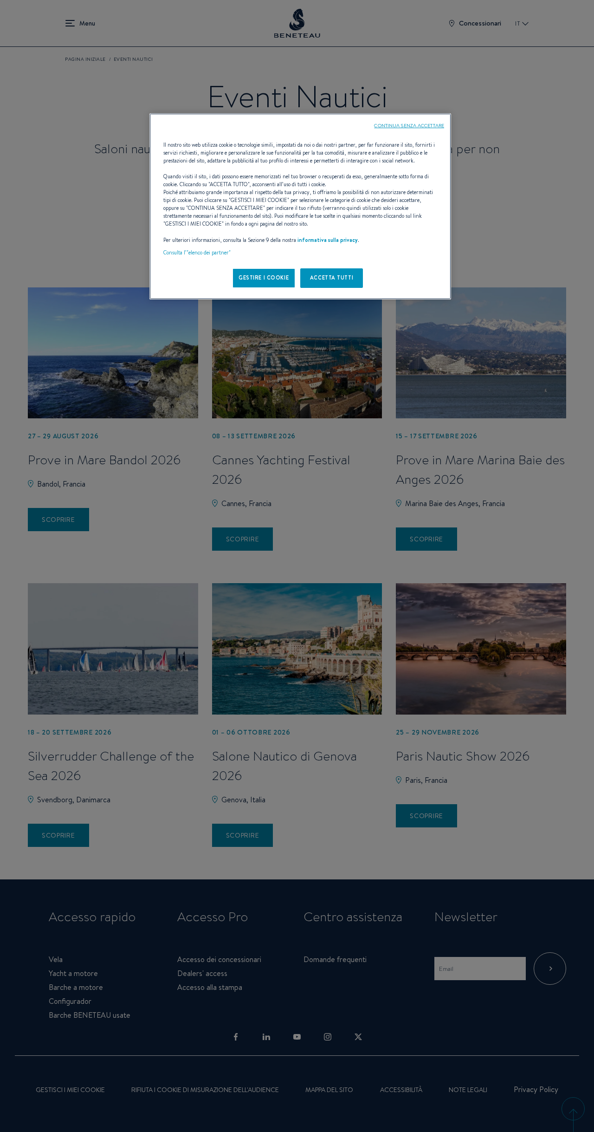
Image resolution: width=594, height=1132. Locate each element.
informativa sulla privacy (327, 240)
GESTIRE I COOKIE (264, 277)
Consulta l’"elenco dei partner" (197, 252)
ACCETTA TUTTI (331, 277)
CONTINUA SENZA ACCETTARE (409, 125)
